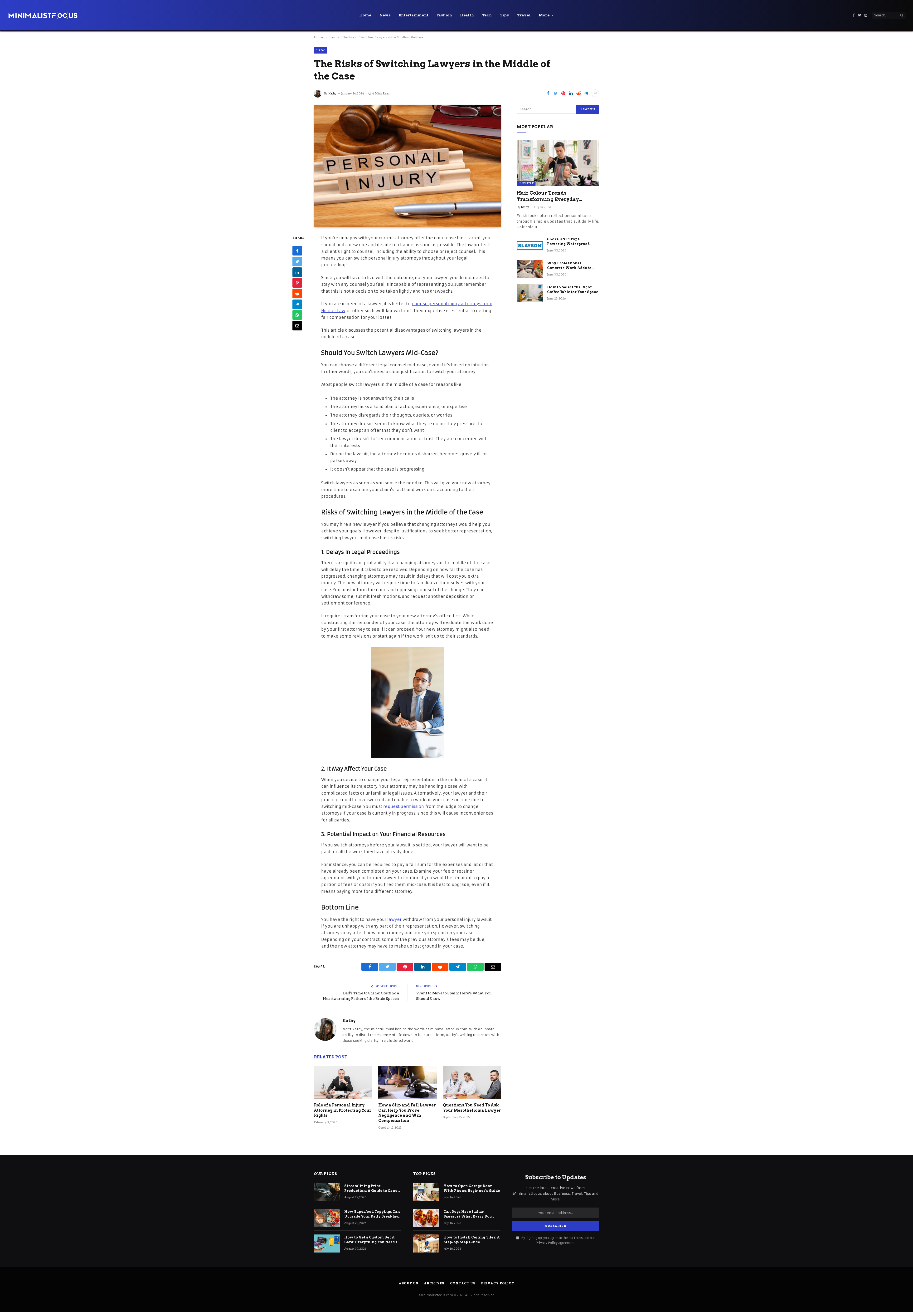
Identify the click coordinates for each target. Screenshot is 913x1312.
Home (365, 15)
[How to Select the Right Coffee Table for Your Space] (530, 293)
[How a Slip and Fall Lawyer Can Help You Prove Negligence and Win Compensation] (407, 1082)
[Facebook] (297, 251)
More (544, 15)
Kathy (332, 93)
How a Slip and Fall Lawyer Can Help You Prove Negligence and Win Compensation (407, 1113)
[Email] (297, 325)
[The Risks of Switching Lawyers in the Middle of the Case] (407, 166)
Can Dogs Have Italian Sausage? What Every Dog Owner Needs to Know (467, 1214)
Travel (524, 15)
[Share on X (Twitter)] (555, 93)
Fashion (444, 15)
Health (467, 15)
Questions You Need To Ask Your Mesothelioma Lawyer (472, 1108)
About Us (408, 1283)
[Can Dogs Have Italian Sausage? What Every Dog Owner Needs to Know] (426, 1218)
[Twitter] (297, 261)
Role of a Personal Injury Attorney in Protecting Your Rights (342, 1110)
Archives (434, 1283)
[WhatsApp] (297, 315)
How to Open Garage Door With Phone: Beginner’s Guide (471, 1188)
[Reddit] (297, 293)
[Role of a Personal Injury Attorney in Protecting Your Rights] (343, 1082)
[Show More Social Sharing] (595, 93)
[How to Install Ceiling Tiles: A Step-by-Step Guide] (426, 1243)
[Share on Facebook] (548, 93)
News (385, 15)
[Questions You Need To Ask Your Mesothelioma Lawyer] (472, 1082)
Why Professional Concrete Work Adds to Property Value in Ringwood (569, 265)
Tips (504, 15)
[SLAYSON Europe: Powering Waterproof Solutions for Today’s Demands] (530, 245)
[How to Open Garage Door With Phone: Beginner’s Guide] (426, 1192)
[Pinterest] (297, 283)
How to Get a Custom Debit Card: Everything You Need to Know (372, 1239)
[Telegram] (297, 304)
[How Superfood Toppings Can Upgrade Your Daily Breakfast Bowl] (327, 1218)
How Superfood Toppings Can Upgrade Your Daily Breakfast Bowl (372, 1214)
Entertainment (413, 15)
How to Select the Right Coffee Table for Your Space (572, 289)
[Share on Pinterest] (563, 93)
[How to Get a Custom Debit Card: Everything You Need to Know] (327, 1243)
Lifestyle (526, 183)
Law (320, 50)
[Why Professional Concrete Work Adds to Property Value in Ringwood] (530, 269)
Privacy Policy (547, 1243)
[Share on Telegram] (586, 93)
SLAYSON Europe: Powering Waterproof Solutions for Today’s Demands (568, 241)
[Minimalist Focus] (42, 15)
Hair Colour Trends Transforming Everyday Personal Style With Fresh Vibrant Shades (550, 196)
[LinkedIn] (297, 272)
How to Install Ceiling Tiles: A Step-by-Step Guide (471, 1239)
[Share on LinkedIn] (570, 93)
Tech (487, 15)
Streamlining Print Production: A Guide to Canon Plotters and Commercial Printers (372, 1188)
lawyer (394, 919)
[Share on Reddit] (578, 93)
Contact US (462, 1283)
